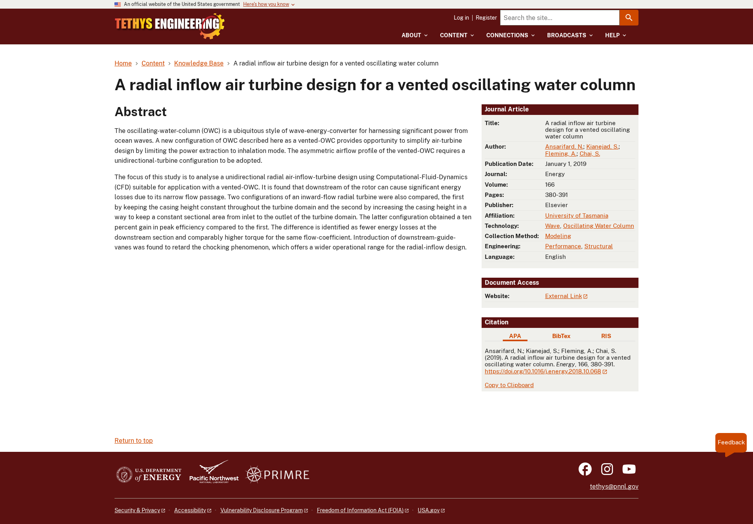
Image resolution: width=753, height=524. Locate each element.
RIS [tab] (606, 336)
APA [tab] (515, 336)
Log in (461, 17)
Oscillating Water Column (598, 225)
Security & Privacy (137, 510)
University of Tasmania (576, 215)
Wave (552, 225)
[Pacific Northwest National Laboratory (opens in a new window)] (211, 475)
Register (486, 17)
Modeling (558, 236)
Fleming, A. (561, 153)
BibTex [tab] (561, 336)
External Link (563, 296)
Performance (563, 246)
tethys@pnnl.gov (614, 486)
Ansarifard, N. (564, 146)
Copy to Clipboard (509, 385)
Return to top (134, 440)
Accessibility (190, 510)
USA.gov (429, 510)
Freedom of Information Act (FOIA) (360, 510)
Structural (598, 246)
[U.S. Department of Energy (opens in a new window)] (149, 475)
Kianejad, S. (602, 146)
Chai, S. (590, 153)
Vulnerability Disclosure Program (261, 510)
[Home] (170, 26)
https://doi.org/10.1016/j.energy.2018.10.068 (543, 371)
